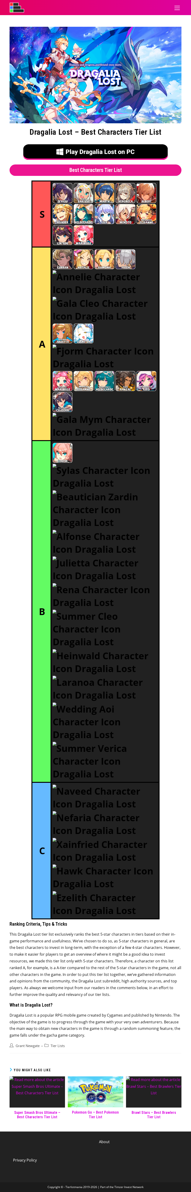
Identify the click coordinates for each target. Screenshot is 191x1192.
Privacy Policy (25, 1160)
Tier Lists (58, 1046)
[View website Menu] (177, 7)
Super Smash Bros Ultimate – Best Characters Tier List (37, 1114)
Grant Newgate (28, 1046)
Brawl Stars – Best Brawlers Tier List (154, 1114)
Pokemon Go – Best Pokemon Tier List (95, 1114)
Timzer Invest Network (128, 1187)
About (104, 1141)
